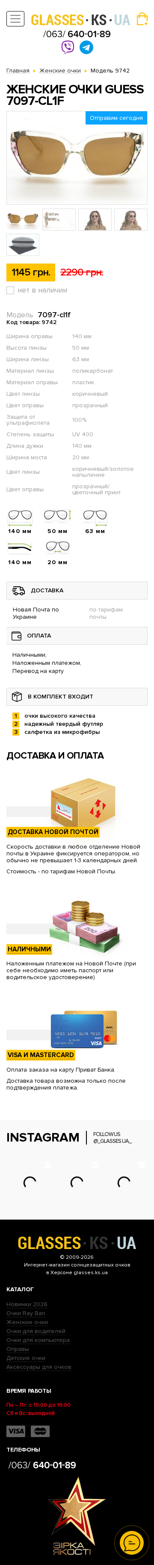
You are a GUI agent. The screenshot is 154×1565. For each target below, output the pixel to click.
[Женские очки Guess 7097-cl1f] (77, 157)
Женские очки (27, 1322)
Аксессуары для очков (38, 1367)
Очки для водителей (35, 1331)
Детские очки (25, 1358)
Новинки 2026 (26, 1304)
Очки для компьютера (38, 1340)
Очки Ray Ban (25, 1313)
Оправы (17, 1349)
